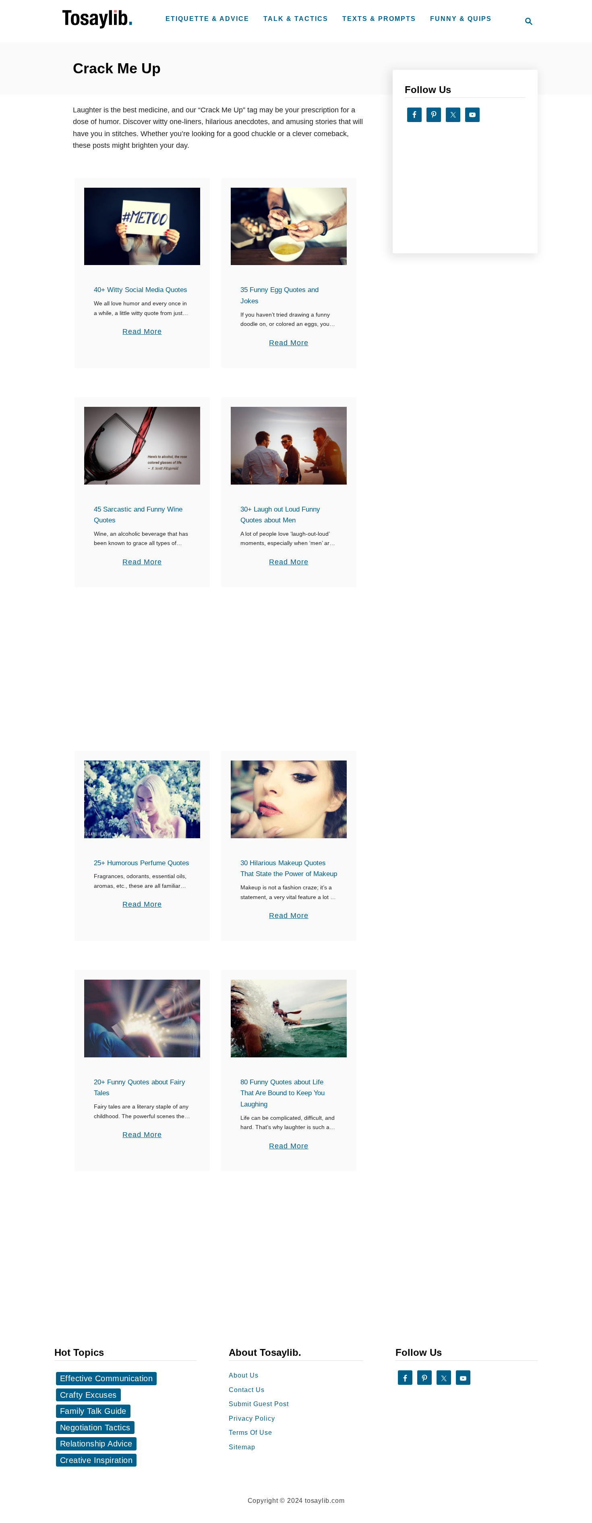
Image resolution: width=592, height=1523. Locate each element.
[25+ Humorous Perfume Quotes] (142, 799)
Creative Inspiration (96, 1460)
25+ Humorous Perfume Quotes (141, 863)
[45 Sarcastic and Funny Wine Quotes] (142, 445)
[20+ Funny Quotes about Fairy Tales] (142, 1018)
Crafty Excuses (88, 1394)
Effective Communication (106, 1378)
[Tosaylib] (98, 29)
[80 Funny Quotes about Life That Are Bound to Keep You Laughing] (289, 1018)
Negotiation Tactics (95, 1427)
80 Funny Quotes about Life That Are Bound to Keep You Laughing (282, 1093)
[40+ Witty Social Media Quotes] (142, 226)
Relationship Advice (96, 1443)
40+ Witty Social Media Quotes (140, 290)
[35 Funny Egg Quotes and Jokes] (289, 226)
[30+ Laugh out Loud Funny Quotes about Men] (289, 445)
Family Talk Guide (93, 1411)
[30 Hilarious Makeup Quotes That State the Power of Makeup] (289, 799)
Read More (141, 332)
